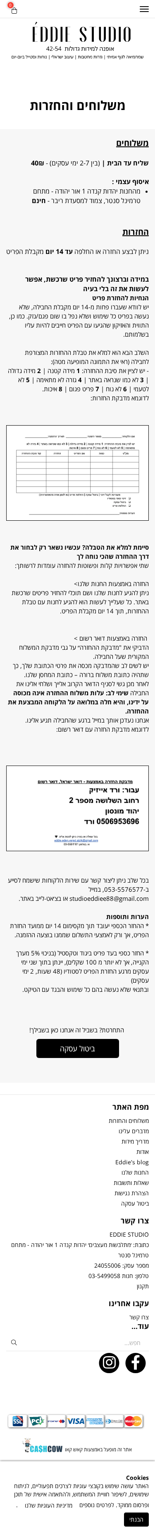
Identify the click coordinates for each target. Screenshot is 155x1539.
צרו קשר (139, 1317)
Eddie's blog (132, 1162)
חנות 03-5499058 (110, 1276)
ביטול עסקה (135, 1203)
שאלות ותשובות (131, 1183)
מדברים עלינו (134, 1131)
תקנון (143, 1286)
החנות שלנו (135, 1172)
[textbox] (77, 180)
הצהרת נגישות (131, 1193)
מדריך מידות (135, 1141)
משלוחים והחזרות (129, 1121)
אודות (142, 1152)
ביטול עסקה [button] (77, 1048)
